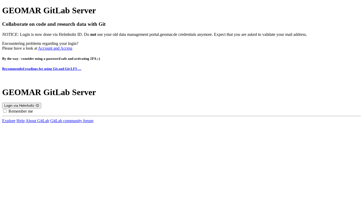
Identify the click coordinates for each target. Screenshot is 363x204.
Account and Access (55, 48)
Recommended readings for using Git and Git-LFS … (41, 69)
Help (20, 120)
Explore (8, 120)
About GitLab (37, 120)
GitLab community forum (71, 120)
